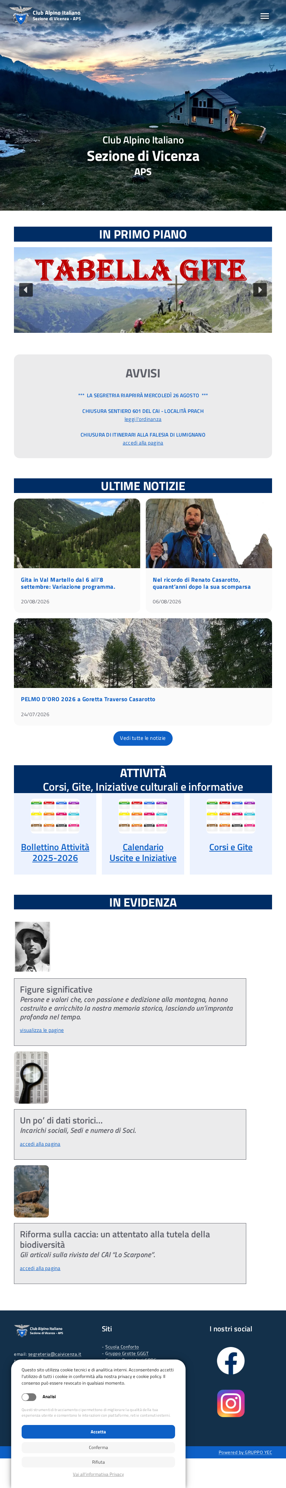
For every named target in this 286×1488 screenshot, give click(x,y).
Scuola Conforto (122, 1346)
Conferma (98, 1447)
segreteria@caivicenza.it (55, 1353)
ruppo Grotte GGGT (128, 1353)
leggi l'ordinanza (143, 419)
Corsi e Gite (231, 847)
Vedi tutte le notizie (143, 738)
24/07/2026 (35, 714)
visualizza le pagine (42, 1030)
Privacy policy (98, 1474)
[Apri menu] (264, 16)
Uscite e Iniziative (143, 857)
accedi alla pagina (143, 443)
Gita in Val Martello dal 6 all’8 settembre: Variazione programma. (68, 583)
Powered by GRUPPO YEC (245, 1452)
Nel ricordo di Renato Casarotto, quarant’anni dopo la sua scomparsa (202, 583)
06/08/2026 (167, 601)
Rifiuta (98, 1461)
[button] (143, 290)
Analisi (49, 1396)
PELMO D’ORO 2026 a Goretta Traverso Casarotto (88, 699)
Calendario (143, 847)
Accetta (98, 1431)
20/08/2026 (35, 601)
